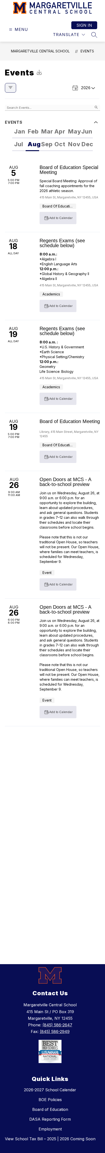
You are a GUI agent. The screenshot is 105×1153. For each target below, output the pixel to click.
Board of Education (50, 1109)
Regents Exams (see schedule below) (62, 243)
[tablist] (52, 132)
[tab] (19, 132)
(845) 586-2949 (55, 1031)
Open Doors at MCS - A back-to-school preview (65, 482)
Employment (50, 1129)
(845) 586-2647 (57, 1024)
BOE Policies (50, 1099)
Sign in (84, 25)
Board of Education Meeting (70, 421)
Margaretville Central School (40, 51)
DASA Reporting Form (50, 1119)
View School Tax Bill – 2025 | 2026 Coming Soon (50, 1138)
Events (87, 51)
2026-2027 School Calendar (50, 1089)
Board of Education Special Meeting (69, 170)
